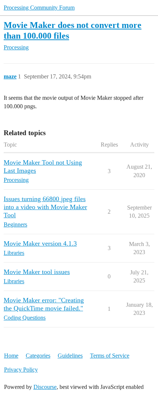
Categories (38, 355)
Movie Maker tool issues (37, 271)
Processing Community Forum (39, 7)
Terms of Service (109, 355)
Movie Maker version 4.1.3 (40, 243)
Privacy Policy (21, 369)
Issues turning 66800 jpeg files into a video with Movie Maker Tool (45, 207)
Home (11, 355)
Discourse (45, 387)
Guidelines (70, 355)
